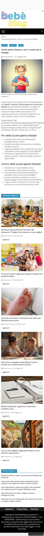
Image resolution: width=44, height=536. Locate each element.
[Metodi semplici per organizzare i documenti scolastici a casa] (22, 390)
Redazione (9, 509)
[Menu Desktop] (3, 31)
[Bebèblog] (14, 19)
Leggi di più (5, 239)
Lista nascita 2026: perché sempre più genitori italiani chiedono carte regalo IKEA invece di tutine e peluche (19, 482)
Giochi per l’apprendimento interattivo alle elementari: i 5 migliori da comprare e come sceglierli (21, 231)
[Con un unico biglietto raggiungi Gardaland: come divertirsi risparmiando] (22, 434)
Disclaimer (34, 509)
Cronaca (4, 45)
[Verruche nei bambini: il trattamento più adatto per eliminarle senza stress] (22, 301)
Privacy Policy (22, 509)
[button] (42, 31)
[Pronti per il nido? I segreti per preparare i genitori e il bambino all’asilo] (22, 257)
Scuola (21, 45)
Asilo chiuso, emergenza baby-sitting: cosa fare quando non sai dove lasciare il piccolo (19, 363)
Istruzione (13, 45)
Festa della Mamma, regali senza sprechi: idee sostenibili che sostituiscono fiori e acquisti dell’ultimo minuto (21, 488)
